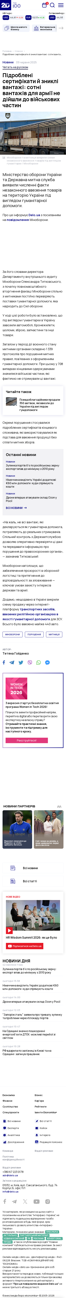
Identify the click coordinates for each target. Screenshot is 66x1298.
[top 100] (16, 5)
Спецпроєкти (11, 1112)
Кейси (43, 1128)
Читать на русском (15, 67)
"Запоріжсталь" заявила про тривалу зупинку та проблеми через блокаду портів (32, 1016)
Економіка (9, 1095)
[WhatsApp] (38, 662)
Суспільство (10, 1106)
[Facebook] (4, 662)
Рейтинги (41, 1106)
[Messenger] (47, 662)
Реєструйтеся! (27, 740)
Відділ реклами (44, 1150)
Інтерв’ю (45, 1135)
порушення (34, 634)
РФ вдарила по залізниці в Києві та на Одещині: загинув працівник (27, 1052)
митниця (54, 634)
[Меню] (61, 5)
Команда (8, 1150)
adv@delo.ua (10, 1175)
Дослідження (16, 1142)
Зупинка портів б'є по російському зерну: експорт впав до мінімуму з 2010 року (33, 467)
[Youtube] (36, 1201)
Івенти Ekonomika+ (46, 1112)
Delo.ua (34, 215)
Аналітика (14, 1135)
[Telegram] (11, 662)
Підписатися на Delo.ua (27, 946)
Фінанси (7, 1100)
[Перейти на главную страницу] (5, 5)
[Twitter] (20, 662)
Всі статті (30, 881)
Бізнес (38, 1095)
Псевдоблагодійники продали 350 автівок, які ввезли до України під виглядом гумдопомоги (39, 405)
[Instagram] (47, 1201)
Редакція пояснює (51, 1142)
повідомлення (18, 220)
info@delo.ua (10, 1191)
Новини (8, 62)
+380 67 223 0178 (13, 1172)
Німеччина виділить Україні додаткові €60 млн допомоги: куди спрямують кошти (31, 483)
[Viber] (29, 662)
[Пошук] (52, 5)
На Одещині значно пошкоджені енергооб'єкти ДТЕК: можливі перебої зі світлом (29, 1034)
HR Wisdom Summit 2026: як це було (31, 937)
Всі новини (14, 508)
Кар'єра (39, 1100)
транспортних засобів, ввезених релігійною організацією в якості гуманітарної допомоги (30, 614)
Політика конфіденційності (14, 1158)
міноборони (12, 634)
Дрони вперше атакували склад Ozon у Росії (31, 499)
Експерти (13, 1128)
